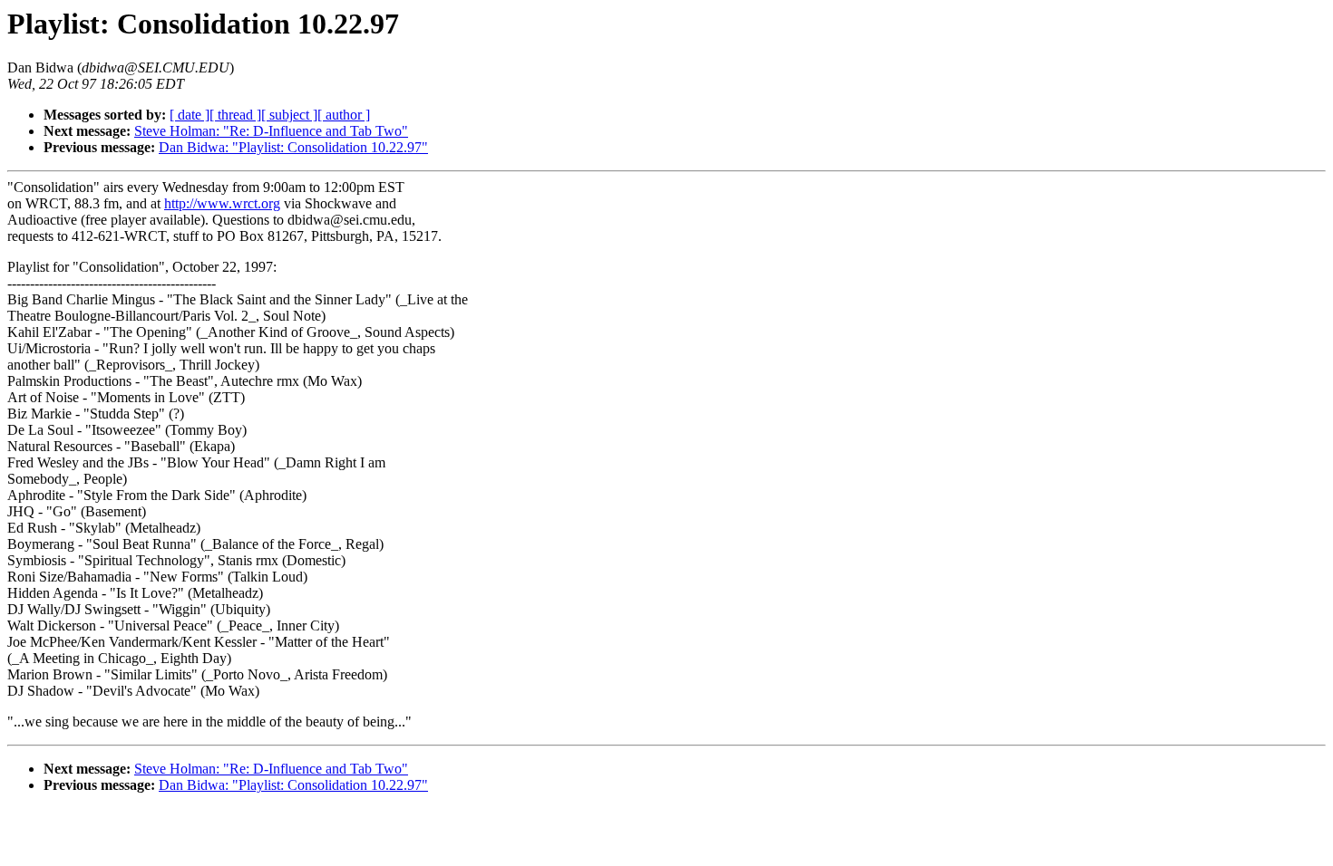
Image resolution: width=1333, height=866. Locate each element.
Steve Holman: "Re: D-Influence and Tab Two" (271, 131)
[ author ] (343, 114)
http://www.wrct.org (222, 203)
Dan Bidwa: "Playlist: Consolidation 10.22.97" (293, 147)
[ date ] (189, 114)
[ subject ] (289, 114)
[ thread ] (235, 114)
